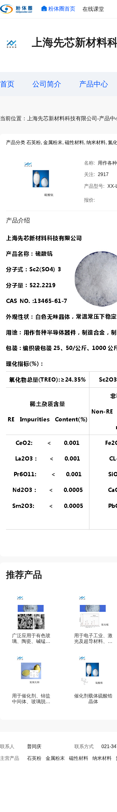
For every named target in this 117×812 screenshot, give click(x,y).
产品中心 (93, 84)
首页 (7, 84)
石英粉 (34, 758)
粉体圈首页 (61, 9)
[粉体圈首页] (16, 9)
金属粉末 (55, 758)
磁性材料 (78, 758)
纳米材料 (102, 758)
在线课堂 (93, 9)
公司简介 (46, 84)
